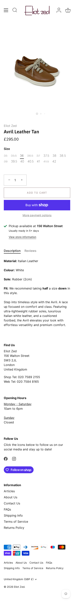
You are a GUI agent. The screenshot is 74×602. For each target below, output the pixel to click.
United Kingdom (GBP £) (19, 579)
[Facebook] (6, 458)
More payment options (37, 215)
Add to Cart (37, 192)
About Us (10, 497)
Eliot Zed (10, 126)
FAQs (7, 509)
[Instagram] (14, 458)
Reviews (30, 251)
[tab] (14, 250)
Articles (9, 491)
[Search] (15, 10)
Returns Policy (14, 528)
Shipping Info (13, 515)
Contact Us (12, 503)
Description (12, 251)
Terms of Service (16, 521)
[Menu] (6, 10)
